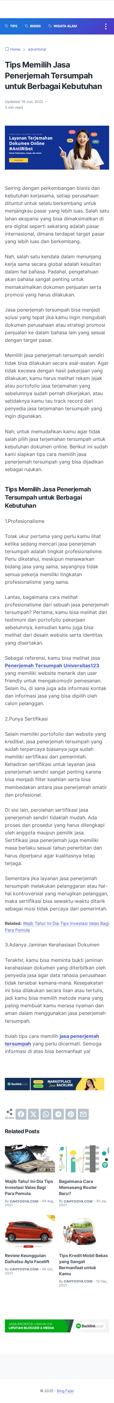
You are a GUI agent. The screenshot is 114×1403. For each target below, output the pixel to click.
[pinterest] (70, 1114)
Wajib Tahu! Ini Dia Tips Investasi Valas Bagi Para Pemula (29, 1187)
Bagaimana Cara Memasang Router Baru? (78, 1187)
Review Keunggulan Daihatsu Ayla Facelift (27, 1258)
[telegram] (58, 1114)
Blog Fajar (65, 1390)
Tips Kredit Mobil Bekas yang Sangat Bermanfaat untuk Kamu (83, 1264)
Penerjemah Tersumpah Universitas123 (52, 665)
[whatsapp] (45, 1114)
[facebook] (21, 1114)
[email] (83, 1114)
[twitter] (33, 1114)
